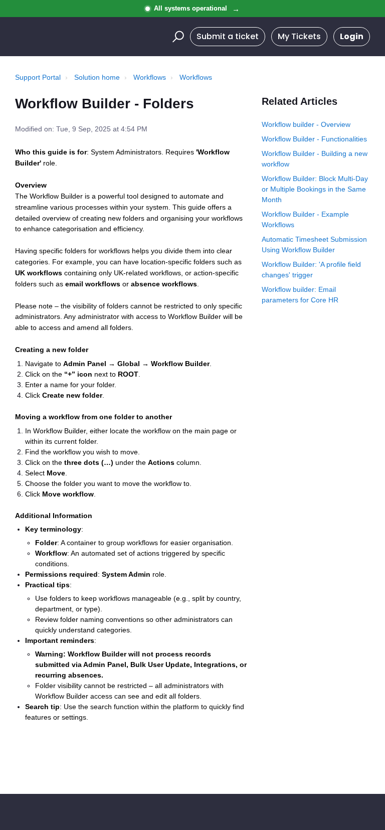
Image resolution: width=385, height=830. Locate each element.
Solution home (97, 77)
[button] (176, 36)
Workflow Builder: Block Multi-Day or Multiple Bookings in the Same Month (315, 189)
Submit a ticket (228, 36)
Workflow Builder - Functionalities (314, 139)
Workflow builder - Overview (306, 124)
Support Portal (38, 77)
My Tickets (299, 36)
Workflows (149, 77)
